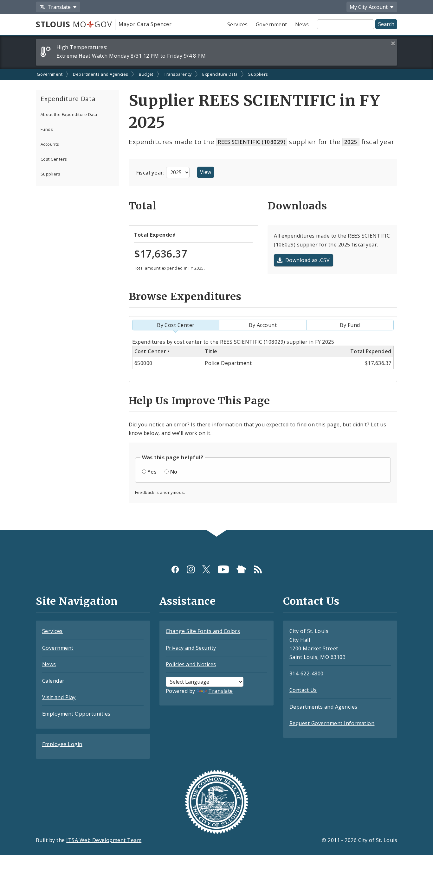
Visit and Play (59, 697)
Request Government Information (331, 723)
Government (271, 24)
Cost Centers (54, 159)
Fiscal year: (151, 172)
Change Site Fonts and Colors (203, 631)
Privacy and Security (191, 647)
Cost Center (150, 351)
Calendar (53, 680)
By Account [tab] (263, 325)
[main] (216, 299)
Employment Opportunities (76, 713)
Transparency (178, 74)
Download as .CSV (307, 260)
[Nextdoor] (241, 569)
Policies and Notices (191, 664)
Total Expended (370, 351)
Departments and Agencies (100, 74)
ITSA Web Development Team (103, 840)
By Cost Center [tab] (176, 325)
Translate (220, 690)
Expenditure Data (220, 74)
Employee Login (62, 744)
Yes (152, 471)
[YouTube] (223, 569)
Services (237, 24)
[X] (206, 569)
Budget (146, 74)
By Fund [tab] (350, 325)
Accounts (50, 144)
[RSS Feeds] (258, 569)
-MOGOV (74, 24)
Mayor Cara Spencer (145, 24)
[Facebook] (175, 569)
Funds (47, 129)
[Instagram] (191, 569)
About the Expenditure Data (69, 114)
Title (211, 351)
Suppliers (258, 74)
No (174, 471)
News (302, 24)
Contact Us (303, 689)
